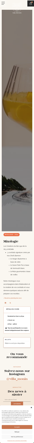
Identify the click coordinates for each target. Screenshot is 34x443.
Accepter (17, 427)
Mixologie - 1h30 (11, 234)
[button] (31, 407)
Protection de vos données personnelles (17, 440)
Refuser (17, 432)
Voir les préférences (17, 437)
